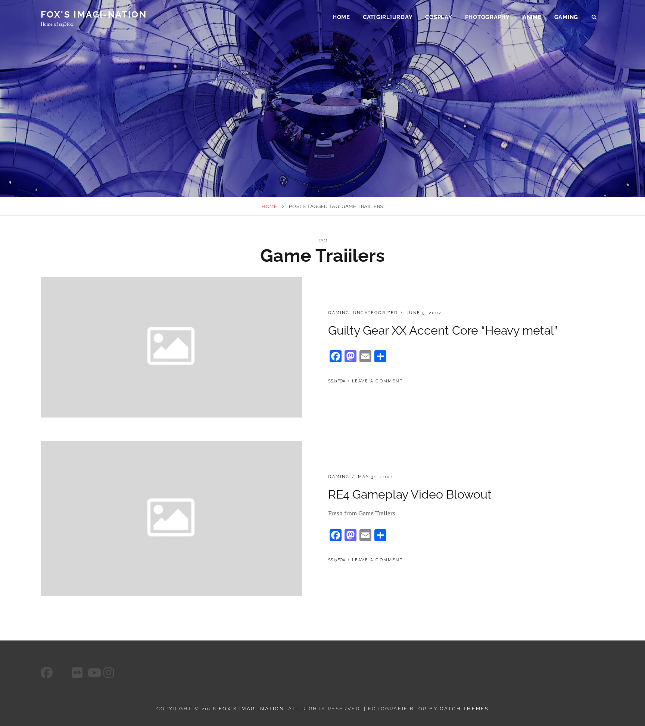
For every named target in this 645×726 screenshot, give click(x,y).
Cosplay (438, 17)
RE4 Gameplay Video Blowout (410, 494)
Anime (532, 17)
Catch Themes (464, 708)
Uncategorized (375, 312)
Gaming (566, 17)
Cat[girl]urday (388, 17)
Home (341, 17)
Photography (487, 17)
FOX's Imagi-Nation (94, 14)
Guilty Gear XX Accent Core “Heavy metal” (443, 330)
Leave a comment (377, 381)
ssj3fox (336, 381)
